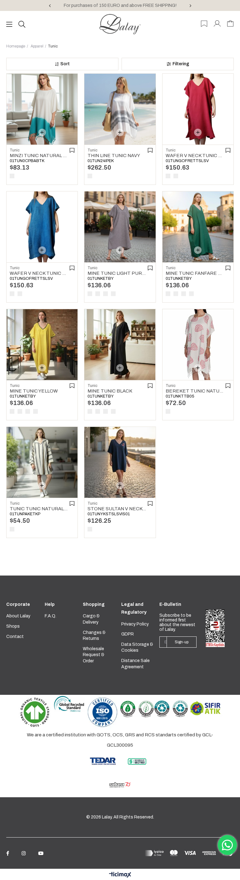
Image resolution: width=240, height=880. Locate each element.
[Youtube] (40, 853)
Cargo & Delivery (91, 619)
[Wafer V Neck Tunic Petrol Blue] (42, 226)
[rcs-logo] (171, 709)
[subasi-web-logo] (120, 785)
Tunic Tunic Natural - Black (39, 508)
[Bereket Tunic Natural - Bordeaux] (197, 344)
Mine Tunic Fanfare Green (195, 273)
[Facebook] (7, 853)
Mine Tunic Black (110, 390)
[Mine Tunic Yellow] (42, 344)
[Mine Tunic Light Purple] (119, 226)
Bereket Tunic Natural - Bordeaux (195, 390)
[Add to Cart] (42, 132)
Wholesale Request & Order (93, 654)
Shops (13, 626)
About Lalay (18, 616)
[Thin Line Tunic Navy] (119, 109)
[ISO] (102, 712)
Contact (15, 636)
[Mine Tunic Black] (119, 344)
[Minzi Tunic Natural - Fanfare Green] (42, 109)
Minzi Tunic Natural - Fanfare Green (39, 155)
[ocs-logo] (137, 709)
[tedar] (103, 761)
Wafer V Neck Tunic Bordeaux (195, 155)
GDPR (127, 634)
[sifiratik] (205, 708)
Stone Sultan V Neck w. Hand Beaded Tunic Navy (117, 508)
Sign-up (181, 642)
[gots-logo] (34, 712)
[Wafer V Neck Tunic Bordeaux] (197, 109)
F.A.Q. (50, 616)
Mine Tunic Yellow (34, 390)
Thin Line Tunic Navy (114, 155)
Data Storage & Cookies (137, 647)
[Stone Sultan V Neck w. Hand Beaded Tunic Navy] (119, 462)
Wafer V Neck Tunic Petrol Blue (39, 273)
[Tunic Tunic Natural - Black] (42, 462)
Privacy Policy (135, 624)
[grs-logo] (69, 704)
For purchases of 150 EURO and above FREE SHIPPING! (120, 5)
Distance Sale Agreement (135, 663)
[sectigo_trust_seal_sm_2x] (137, 761)
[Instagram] (24, 853)
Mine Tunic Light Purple (117, 273)
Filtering (180, 64)
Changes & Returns (94, 635)
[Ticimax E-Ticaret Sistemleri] (120, 875)
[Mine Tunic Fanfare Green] (197, 226)
